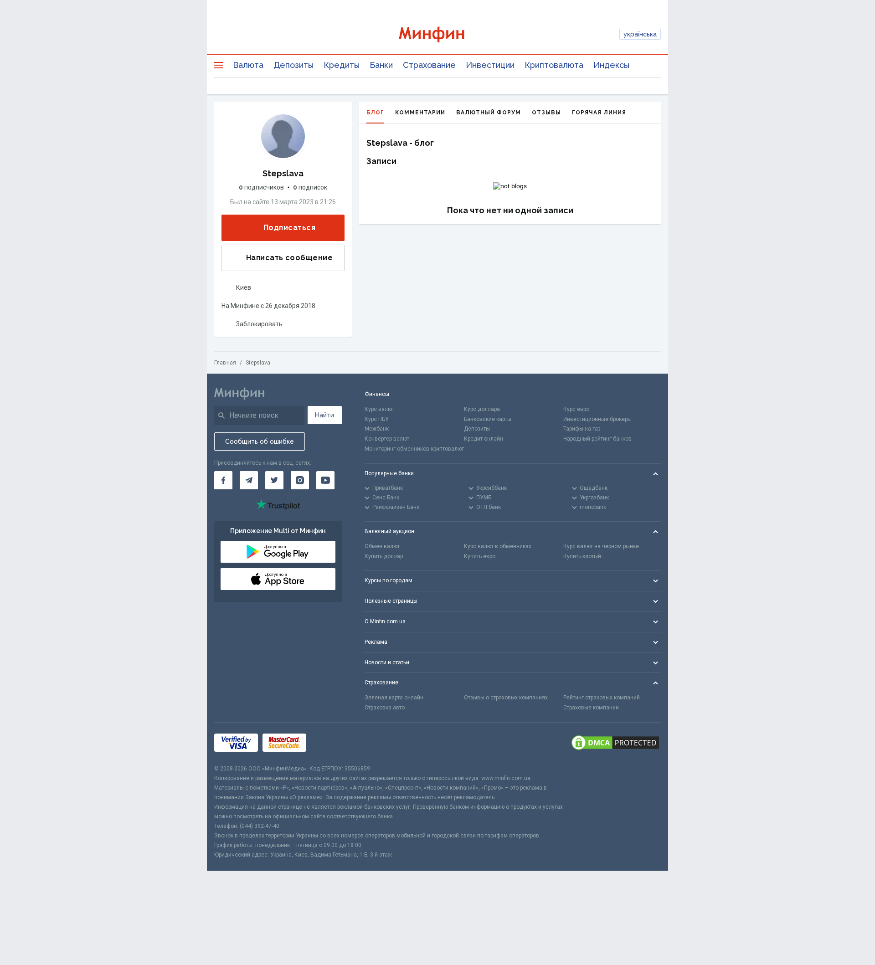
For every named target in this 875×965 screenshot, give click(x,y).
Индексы (611, 65)
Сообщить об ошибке (259, 441)
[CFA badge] (331, 743)
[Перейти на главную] (437, 34)
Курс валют (379, 409)
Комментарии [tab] (420, 112)
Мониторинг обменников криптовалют (414, 449)
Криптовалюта (554, 65)
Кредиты (342, 65)
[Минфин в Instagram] (300, 480)
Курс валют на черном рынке (601, 546)
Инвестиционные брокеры (597, 419)
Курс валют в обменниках (497, 546)
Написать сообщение (289, 257)
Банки (381, 65)
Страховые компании (591, 707)
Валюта (248, 65)
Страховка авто (385, 707)
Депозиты (293, 65)
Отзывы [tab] (546, 112)
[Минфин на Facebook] (223, 480)
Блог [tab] (375, 112)
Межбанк (377, 429)
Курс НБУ (377, 419)
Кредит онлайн (483, 439)
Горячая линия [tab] (599, 112)
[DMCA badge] (615, 743)
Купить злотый (582, 556)
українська (640, 34)
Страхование (429, 65)
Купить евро (479, 556)
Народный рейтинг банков (597, 439)
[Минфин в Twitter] (274, 480)
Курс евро (576, 409)
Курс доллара (482, 409)
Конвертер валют (387, 439)
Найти (324, 415)
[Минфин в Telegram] (249, 480)
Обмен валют (382, 546)
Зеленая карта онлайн (394, 697)
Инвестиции (490, 65)
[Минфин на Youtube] (325, 480)
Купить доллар (384, 556)
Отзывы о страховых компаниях (506, 697)
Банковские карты (487, 419)
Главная (225, 362)
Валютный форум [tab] (488, 112)
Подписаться (289, 227)
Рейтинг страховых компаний (601, 697)
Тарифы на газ (582, 429)
